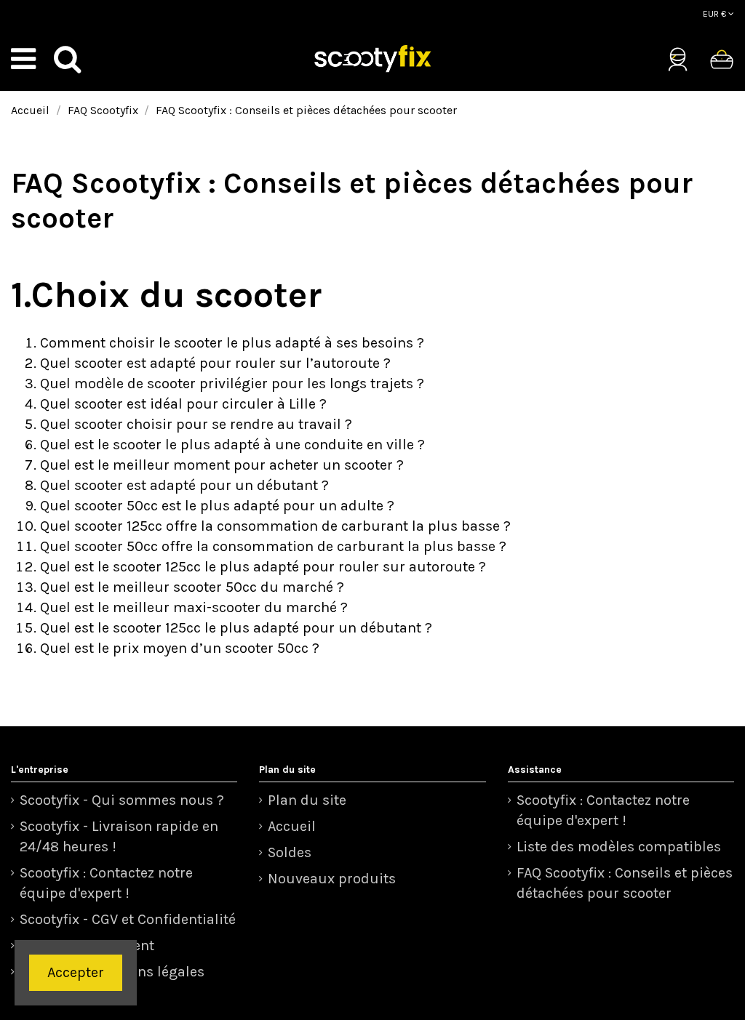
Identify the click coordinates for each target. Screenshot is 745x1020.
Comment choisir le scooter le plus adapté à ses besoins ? (232, 342)
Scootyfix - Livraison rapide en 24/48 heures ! (119, 836)
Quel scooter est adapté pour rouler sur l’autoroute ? (215, 363)
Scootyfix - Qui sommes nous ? (122, 800)
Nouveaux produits (332, 878)
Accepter (75, 972)
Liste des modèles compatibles (619, 846)
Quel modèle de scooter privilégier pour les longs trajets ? (232, 383)
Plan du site (307, 800)
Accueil (292, 826)
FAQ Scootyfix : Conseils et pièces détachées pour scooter (625, 882)
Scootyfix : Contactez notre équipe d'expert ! (106, 882)
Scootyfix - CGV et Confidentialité (128, 919)
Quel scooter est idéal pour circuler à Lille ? (183, 403)
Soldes (289, 852)
